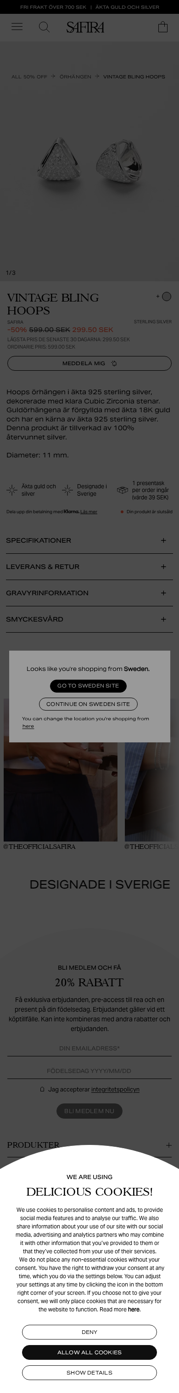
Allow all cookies (89, 1352)
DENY (90, 1332)
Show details (89, 1372)
